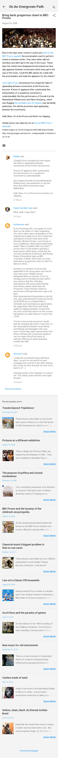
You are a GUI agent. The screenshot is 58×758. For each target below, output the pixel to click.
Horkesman (19, 224)
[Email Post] (4, 146)
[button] (54, 16)
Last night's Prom (10, 83)
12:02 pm (18, 345)
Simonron (18, 354)
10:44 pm (18, 382)
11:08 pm (18, 200)
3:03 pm (17, 216)
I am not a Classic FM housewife (20, 580)
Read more (50, 432)
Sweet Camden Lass (23, 208)
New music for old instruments (20, 645)
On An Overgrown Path (26, 7)
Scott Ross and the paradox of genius (24, 612)
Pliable (16, 156)
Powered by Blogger (29, 751)
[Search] (54, 7)
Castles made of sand (14, 677)
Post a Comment (13, 389)
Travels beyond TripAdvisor (18, 407)
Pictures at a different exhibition (21, 440)
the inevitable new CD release (28, 103)
